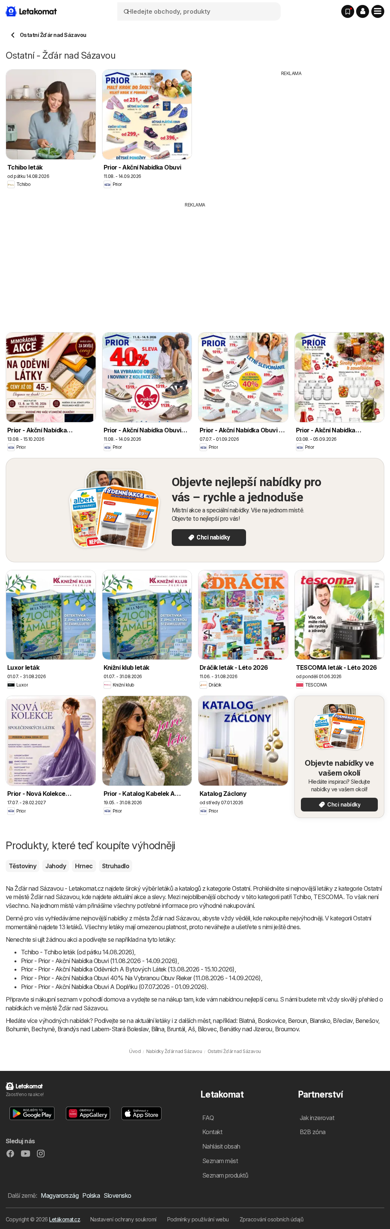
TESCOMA (328, 897)
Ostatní (241, 888)
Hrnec (84, 866)
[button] (362, 11)
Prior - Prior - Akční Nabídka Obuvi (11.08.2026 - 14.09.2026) (99, 961)
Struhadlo (115, 866)
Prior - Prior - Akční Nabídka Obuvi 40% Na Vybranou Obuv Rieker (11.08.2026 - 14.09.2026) (141, 978)
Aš (191, 1029)
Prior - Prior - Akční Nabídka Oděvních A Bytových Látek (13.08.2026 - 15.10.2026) (128, 969)
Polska (91, 1195)
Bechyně (42, 1029)
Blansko (320, 1020)
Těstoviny (22, 866)
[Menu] (377, 11)
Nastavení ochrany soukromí (123, 1219)
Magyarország (59, 1195)
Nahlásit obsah (221, 1146)
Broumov (287, 1029)
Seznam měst (220, 1161)
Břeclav (342, 1020)
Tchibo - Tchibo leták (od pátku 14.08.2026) (77, 952)
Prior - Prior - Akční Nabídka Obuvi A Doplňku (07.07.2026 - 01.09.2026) (114, 987)
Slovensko (117, 1195)
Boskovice (271, 1020)
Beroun (297, 1020)
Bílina (158, 1029)
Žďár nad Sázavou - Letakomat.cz (59, 888)
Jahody (55, 866)
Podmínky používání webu (198, 1219)
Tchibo (302, 897)
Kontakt (212, 1132)
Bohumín (17, 1029)
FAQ (208, 1118)
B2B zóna (313, 1132)
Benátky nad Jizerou (245, 1029)
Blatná (247, 1020)
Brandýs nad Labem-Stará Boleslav (103, 1029)
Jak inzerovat (317, 1118)
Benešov (366, 1020)
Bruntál (176, 1029)
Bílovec (207, 1029)
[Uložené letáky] (347, 11)
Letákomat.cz (64, 1219)
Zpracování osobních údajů (271, 1219)
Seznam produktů (225, 1175)
